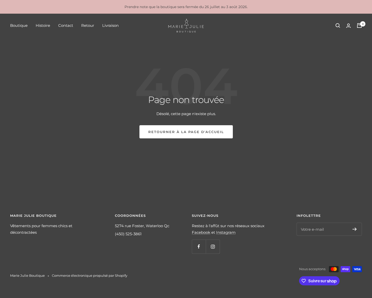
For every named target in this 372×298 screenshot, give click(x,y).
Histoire (43, 25)
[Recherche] (338, 25)
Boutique (19, 25)
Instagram (226, 232)
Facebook (201, 232)
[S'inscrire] (355, 229)
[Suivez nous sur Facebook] (199, 246)
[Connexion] (348, 26)
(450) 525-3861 (128, 233)
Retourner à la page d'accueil (186, 132)
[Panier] (359, 25)
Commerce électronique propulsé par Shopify (89, 275)
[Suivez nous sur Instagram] (213, 246)
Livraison (110, 25)
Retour (87, 25)
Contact (65, 25)
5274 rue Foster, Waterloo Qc (142, 225)
